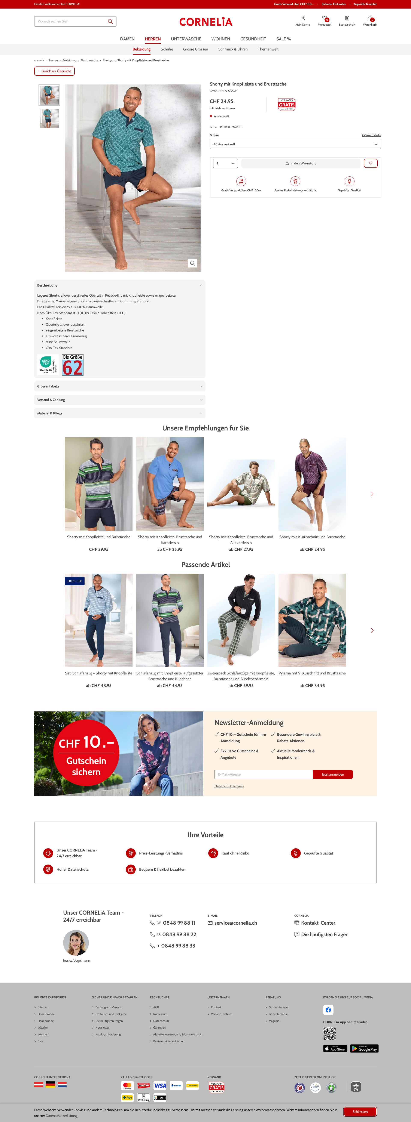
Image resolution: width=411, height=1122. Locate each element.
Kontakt (216, 1007)
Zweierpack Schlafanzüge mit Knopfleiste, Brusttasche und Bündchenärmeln (241, 676)
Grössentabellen (279, 1007)
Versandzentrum (221, 1014)
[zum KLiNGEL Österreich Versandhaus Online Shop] (38, 1084)
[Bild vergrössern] (192, 263)
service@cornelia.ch (235, 923)
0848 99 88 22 (179, 934)
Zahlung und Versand (108, 1007)
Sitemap (43, 1007)
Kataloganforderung (108, 1034)
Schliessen (360, 1112)
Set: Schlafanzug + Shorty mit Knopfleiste (98, 673)
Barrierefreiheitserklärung (168, 1041)
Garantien (159, 1027)
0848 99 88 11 (179, 923)
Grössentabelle (371, 135)
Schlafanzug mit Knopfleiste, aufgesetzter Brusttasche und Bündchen (169, 676)
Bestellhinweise (278, 1014)
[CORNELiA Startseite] (206, 21)
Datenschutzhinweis (229, 786)
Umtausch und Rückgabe (111, 1014)
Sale (40, 1041)
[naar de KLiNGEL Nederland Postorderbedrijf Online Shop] (62, 1084)
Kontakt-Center (318, 923)
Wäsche (43, 1027)
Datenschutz (161, 1021)
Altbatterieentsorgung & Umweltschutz (178, 1034)
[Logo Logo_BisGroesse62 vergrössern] (72, 365)
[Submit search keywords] (110, 21)
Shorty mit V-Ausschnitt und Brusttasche (312, 537)
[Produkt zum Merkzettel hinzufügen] (371, 163)
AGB (156, 1007)
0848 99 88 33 (178, 946)
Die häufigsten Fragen (324, 934)
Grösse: (214, 135)
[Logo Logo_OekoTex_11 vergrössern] (48, 364)
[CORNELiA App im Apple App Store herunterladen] (335, 1048)
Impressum (160, 1014)
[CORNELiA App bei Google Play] (364, 1048)
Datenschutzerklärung (61, 1116)
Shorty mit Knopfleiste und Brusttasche (98, 537)
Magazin (274, 1021)
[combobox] (75, 21)
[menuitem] (127, 39)
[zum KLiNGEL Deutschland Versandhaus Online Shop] (50, 1084)
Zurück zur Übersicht (56, 71)
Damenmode (46, 1014)
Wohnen (43, 1034)
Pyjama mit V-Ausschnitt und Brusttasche (312, 673)
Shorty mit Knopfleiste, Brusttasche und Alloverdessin (241, 540)
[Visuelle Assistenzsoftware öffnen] (353, 1086)
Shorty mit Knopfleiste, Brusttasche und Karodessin (170, 540)
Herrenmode (46, 1021)
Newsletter (102, 1027)
